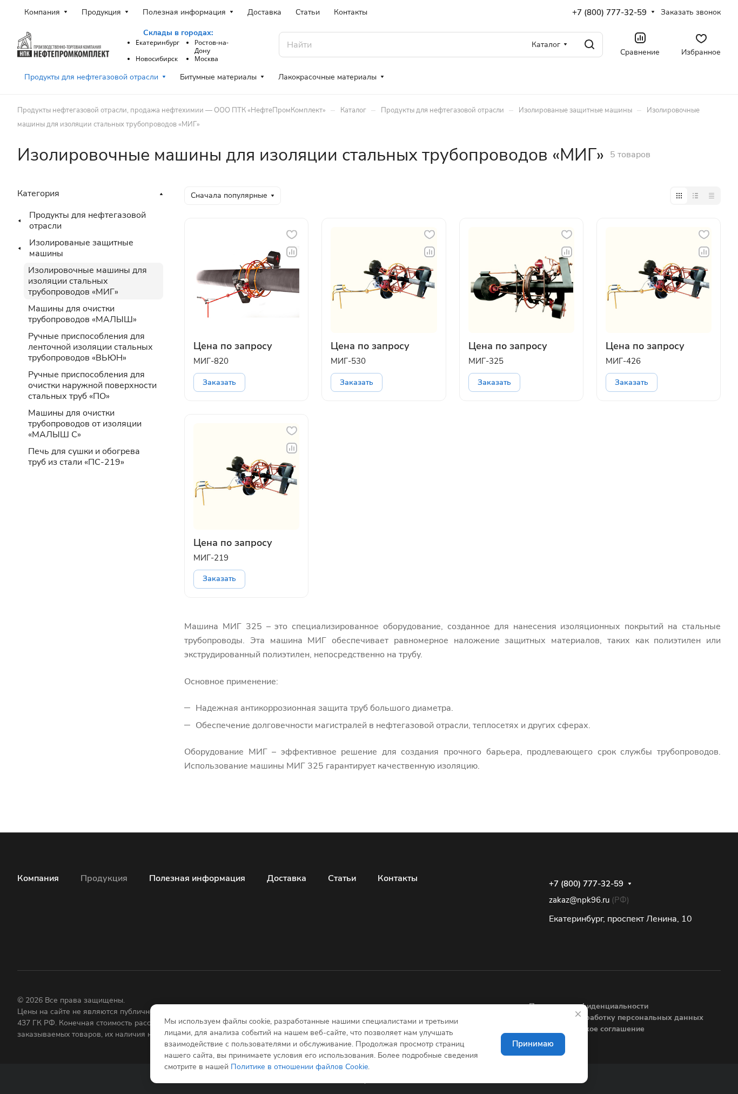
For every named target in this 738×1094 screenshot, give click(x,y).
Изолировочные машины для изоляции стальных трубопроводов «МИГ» (87, 281)
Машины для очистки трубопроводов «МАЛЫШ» (82, 314)
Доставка (286, 878)
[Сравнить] (291, 251)
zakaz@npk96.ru (579, 900)
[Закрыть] (578, 1014)
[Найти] (589, 44)
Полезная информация (197, 878)
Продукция (104, 878)
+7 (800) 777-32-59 (609, 12)
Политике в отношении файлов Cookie (299, 1067)
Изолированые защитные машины (81, 248)
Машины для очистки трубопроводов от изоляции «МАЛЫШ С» (85, 424)
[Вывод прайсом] (711, 196)
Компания (38, 878)
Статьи (342, 878)
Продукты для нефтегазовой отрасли (87, 220)
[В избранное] (291, 234)
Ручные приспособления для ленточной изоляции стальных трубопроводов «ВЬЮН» (90, 347)
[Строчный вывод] (695, 196)
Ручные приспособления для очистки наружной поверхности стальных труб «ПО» (92, 385)
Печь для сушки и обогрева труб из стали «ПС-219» (84, 456)
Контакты (398, 878)
